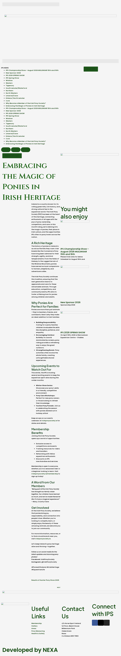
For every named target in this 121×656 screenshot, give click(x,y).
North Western (12, 93)
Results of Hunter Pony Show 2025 (45, 580)
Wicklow (9, 80)
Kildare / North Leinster (15, 98)
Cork (8, 101)
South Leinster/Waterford (16, 88)
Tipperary (10, 85)
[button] (30, 4)
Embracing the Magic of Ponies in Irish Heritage (25, 106)
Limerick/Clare (12, 96)
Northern (9, 90)
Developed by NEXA (30, 650)
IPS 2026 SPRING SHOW (15, 75)
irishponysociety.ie (49, 421)
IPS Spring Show (12, 78)
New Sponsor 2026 (13, 73)
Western (9, 83)
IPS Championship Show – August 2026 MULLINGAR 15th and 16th (32, 70)
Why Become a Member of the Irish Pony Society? (26, 103)
